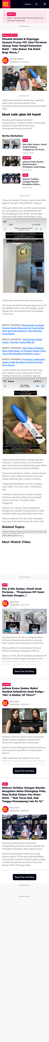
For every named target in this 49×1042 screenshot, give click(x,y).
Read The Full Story (24, 671)
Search (36, 4)
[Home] (6, 4)
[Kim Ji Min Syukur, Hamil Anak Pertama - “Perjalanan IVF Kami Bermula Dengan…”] (11, 144)
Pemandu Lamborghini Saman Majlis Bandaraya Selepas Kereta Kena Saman (23, 362)
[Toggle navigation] (45, 4)
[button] (4, 14)
